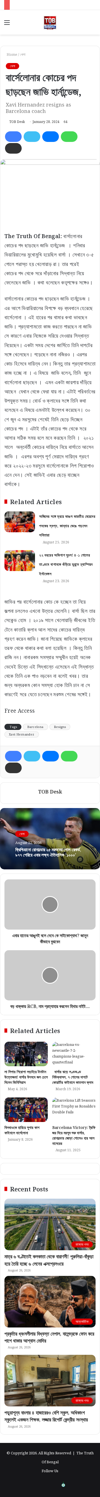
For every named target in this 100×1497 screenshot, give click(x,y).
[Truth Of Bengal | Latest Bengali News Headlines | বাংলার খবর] (50, 22)
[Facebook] (13, 136)
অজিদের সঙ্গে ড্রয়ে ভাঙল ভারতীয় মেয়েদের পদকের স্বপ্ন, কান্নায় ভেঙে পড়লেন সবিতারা (67, 526)
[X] (76, 1484)
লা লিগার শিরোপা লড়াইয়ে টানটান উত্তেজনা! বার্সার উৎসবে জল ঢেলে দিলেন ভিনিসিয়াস (26, 1077)
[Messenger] (50, 136)
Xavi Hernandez (21, 734)
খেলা (23, 54)
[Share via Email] (13, 148)
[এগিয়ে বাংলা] (63, 1484)
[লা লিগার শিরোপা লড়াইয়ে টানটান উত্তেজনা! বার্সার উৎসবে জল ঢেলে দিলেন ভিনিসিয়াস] (26, 1054)
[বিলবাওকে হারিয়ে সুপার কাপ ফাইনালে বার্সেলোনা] (26, 1109)
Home (11, 54)
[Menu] (7, 24)
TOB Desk (17, 121)
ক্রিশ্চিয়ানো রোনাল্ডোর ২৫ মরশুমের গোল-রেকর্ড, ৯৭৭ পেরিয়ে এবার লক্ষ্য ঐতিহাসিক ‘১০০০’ (48, 852)
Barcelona (35, 727)
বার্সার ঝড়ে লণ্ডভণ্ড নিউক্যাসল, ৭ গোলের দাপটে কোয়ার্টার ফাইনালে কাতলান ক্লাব (72, 1077)
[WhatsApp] (69, 136)
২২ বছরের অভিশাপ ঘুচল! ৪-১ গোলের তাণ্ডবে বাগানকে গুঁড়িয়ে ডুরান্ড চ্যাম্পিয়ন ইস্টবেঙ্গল (66, 564)
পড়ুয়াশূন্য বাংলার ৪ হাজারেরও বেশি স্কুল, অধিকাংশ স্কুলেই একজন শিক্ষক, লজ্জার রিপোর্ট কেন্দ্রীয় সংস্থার (46, 1416)
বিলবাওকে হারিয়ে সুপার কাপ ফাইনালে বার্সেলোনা (21, 1130)
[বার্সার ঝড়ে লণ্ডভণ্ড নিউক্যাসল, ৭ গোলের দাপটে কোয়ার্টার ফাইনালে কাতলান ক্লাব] (74, 1054)
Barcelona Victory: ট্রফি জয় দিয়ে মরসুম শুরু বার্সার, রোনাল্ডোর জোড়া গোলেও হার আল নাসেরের (73, 1135)
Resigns (60, 727)
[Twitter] (32, 136)
